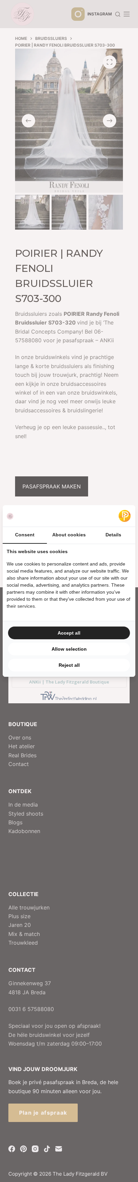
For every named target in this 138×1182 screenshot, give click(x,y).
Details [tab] (113, 534)
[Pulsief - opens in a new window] (124, 516)
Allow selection (69, 649)
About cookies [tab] (69, 534)
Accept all (69, 633)
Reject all (69, 665)
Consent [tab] (24, 534)
